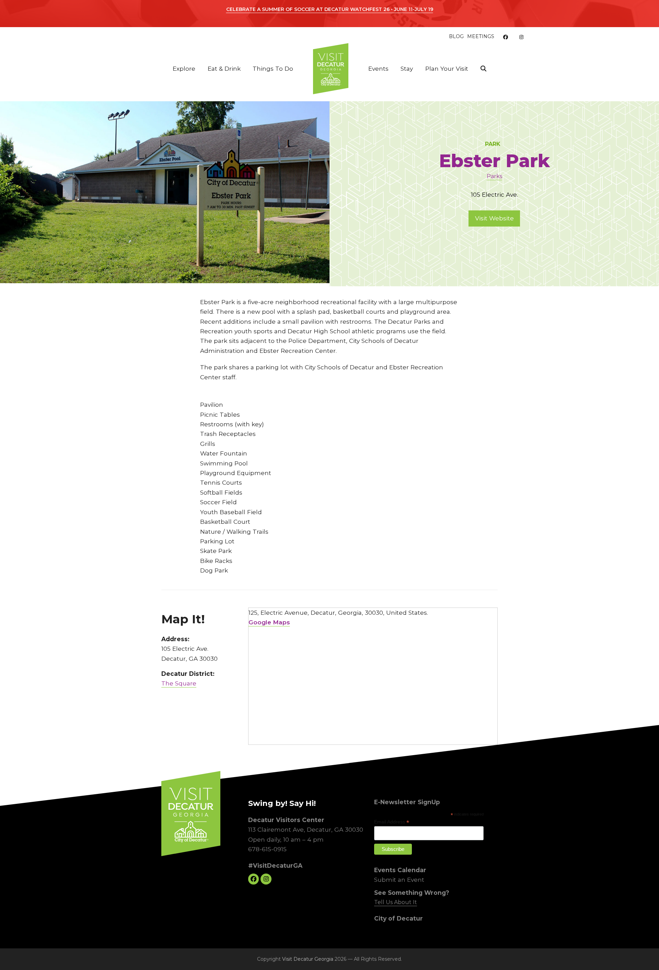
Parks (494, 176)
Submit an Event (399, 879)
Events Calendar (400, 869)
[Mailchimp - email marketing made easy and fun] (470, 855)
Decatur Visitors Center (286, 819)
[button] (483, 68)
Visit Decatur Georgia (307, 959)
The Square (178, 683)
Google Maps (269, 622)
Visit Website (494, 218)
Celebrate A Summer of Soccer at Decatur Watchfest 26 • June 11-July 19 (329, 9)
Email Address (391, 822)
